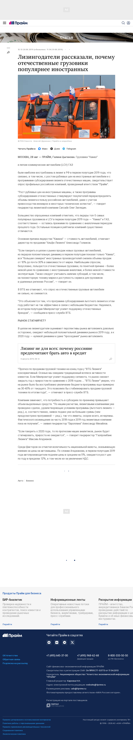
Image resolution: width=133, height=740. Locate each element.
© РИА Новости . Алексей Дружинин (34, 141)
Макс (45, 148)
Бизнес (30, 480)
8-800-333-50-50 (118, 657)
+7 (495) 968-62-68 (88, 657)
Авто (20, 480)
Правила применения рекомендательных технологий (26, 727)
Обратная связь (11, 659)
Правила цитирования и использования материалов (27, 720)
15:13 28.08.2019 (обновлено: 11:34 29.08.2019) (40, 49)
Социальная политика (13, 730)
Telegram (71, 148)
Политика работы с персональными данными (23, 723)
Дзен (57, 148)
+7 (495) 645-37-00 (57, 655)
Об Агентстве (10, 655)
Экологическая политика (14, 734)
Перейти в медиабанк (62, 141)
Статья (66, 37)
